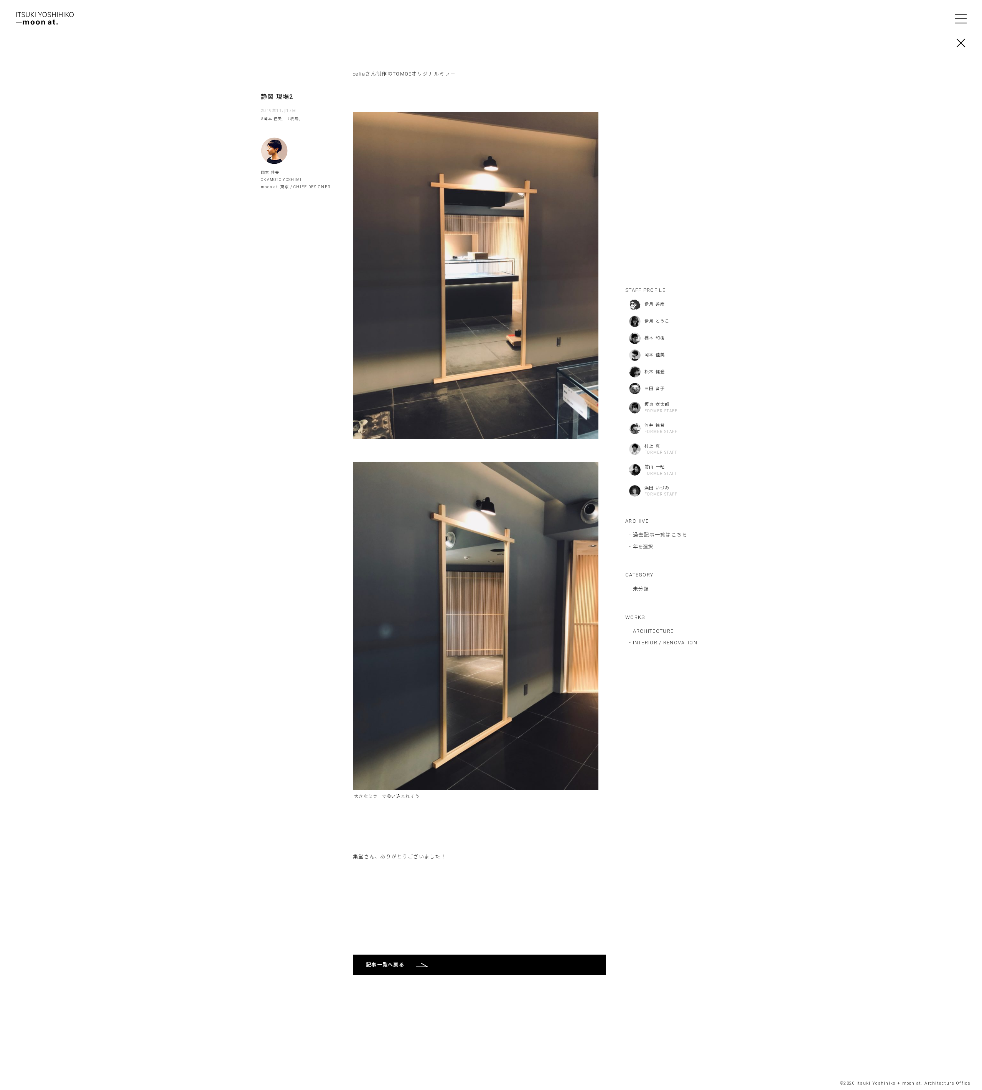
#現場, (293, 119)
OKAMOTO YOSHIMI (281, 180)
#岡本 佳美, (272, 119)
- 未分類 (639, 589)
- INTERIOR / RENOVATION (663, 642)
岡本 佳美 (270, 172)
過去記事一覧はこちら (660, 535)
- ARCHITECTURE (651, 631)
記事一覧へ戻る (385, 965)
